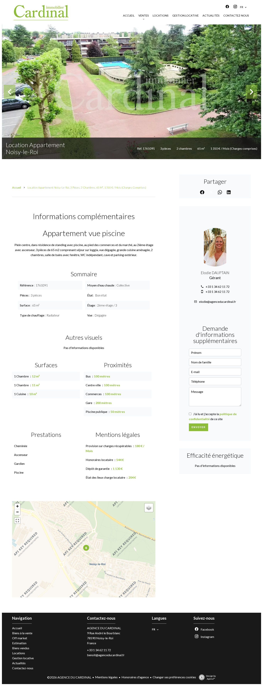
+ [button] (17, 506)
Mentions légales (106, 677)
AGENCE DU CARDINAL (104, 628)
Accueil (16, 187)
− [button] (17, 512)
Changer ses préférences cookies (174, 677)
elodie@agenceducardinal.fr (217, 301)
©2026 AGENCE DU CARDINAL (69, 677)
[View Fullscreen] (17, 520)
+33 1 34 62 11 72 (217, 286)
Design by (211, 677)
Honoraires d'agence (135, 677)
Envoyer (199, 427)
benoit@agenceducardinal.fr (106, 655)
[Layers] (149, 507)
